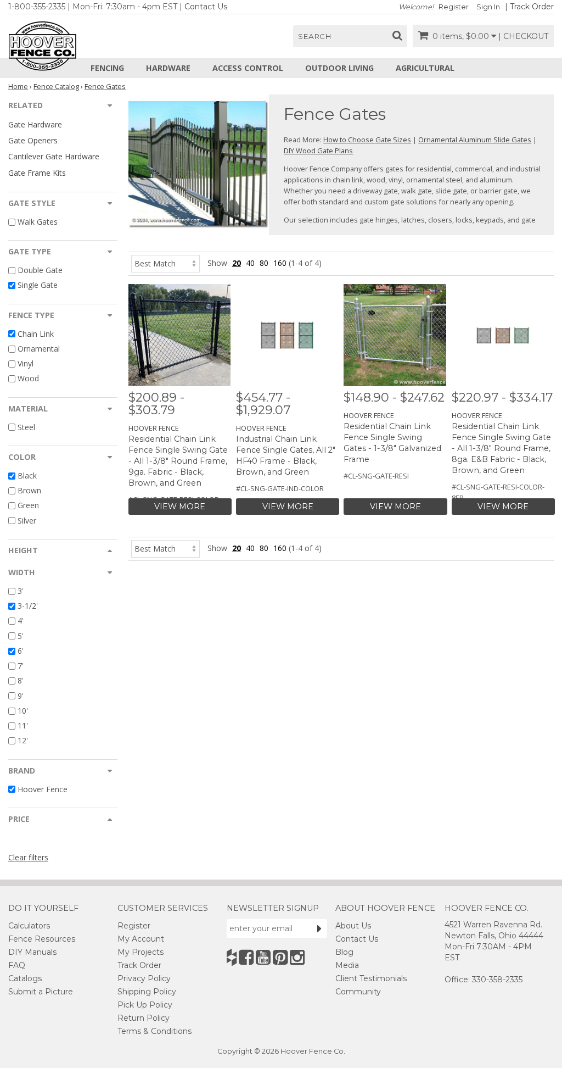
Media (347, 965)
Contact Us (205, 7)
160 (279, 263)
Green (28, 505)
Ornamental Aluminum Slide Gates (474, 139)
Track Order (532, 7)
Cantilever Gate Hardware (53, 156)
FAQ (16, 965)
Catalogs (25, 978)
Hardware (168, 68)
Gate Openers (33, 140)
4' (21, 621)
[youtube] (263, 957)
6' (21, 651)
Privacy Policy (144, 978)
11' (23, 725)
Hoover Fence (43, 789)
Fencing (107, 68)
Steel (26, 427)
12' (23, 741)
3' (21, 591)
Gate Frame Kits (37, 173)
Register (454, 7)
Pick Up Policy (144, 1005)
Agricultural (425, 68)
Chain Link (36, 334)
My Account (140, 939)
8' (21, 681)
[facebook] (246, 957)
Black (27, 475)
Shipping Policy (146, 992)
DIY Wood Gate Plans (318, 150)
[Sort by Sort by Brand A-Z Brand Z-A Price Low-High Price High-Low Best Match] (165, 263)
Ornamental (39, 348)
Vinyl (25, 363)
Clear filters (28, 857)
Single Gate (38, 285)
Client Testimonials (371, 978)
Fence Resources (41, 939)
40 (250, 263)
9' (21, 696)
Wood (28, 379)
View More (179, 506)
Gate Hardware (35, 124)
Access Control (247, 68)
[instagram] (297, 957)
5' (21, 636)
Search (314, 36)
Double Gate (40, 270)
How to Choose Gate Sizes (367, 139)
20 (236, 263)
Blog (344, 952)
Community (358, 992)
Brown (29, 490)
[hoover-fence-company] (232, 957)
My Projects (140, 952)
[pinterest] (280, 957)
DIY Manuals (32, 952)
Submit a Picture (40, 992)
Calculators (29, 926)
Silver (27, 520)
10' (23, 710)
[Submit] (319, 928)
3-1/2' (28, 605)
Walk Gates (38, 221)
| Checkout (523, 36)
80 (264, 263)
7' (21, 665)
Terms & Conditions (154, 1031)
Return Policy (143, 1018)
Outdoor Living (339, 68)
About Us (353, 926)
